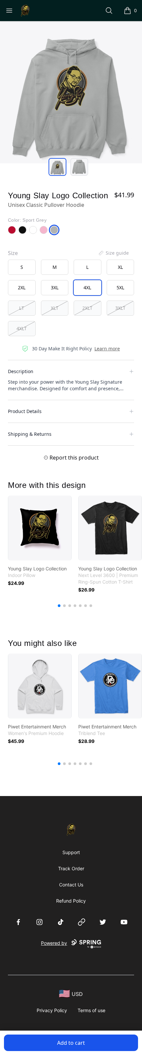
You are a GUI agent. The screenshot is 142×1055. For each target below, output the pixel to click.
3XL (54, 287)
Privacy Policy (52, 1010)
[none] (113, 253)
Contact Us (71, 884)
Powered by (54, 943)
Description (20, 371)
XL (120, 267)
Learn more (107, 348)
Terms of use (91, 1010)
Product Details (25, 411)
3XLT (120, 308)
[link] (39, 528)
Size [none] (13, 253)
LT (21, 308)
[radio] (22, 267)
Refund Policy (71, 901)
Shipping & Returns (30, 434)
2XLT (87, 308)
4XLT (22, 328)
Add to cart (71, 1042)
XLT (54, 308)
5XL (120, 287)
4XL (87, 287)
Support (71, 852)
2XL (21, 287)
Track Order (71, 868)
